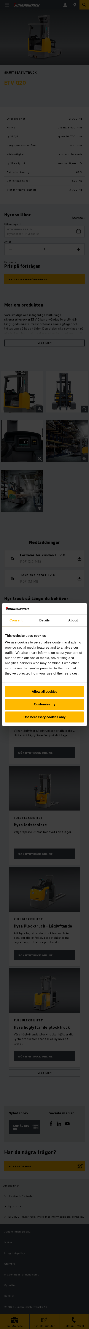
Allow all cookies (44, 692)
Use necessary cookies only (44, 717)
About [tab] (73, 620)
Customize (42, 704)
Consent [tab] (16, 620)
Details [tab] (44, 620)
